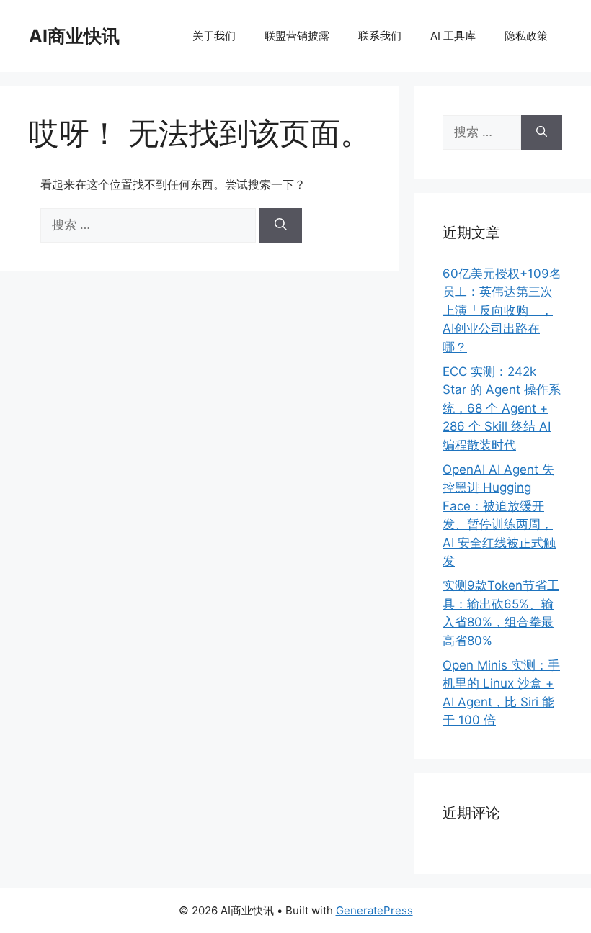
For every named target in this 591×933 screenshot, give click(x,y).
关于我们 (214, 35)
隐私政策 (526, 35)
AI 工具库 (453, 35)
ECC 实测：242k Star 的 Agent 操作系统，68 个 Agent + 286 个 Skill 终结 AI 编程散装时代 (502, 408)
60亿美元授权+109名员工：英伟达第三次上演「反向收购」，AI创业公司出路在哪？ (502, 310)
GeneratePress (374, 910)
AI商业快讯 (74, 36)
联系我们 (379, 35)
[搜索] (280, 225)
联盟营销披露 (297, 35)
